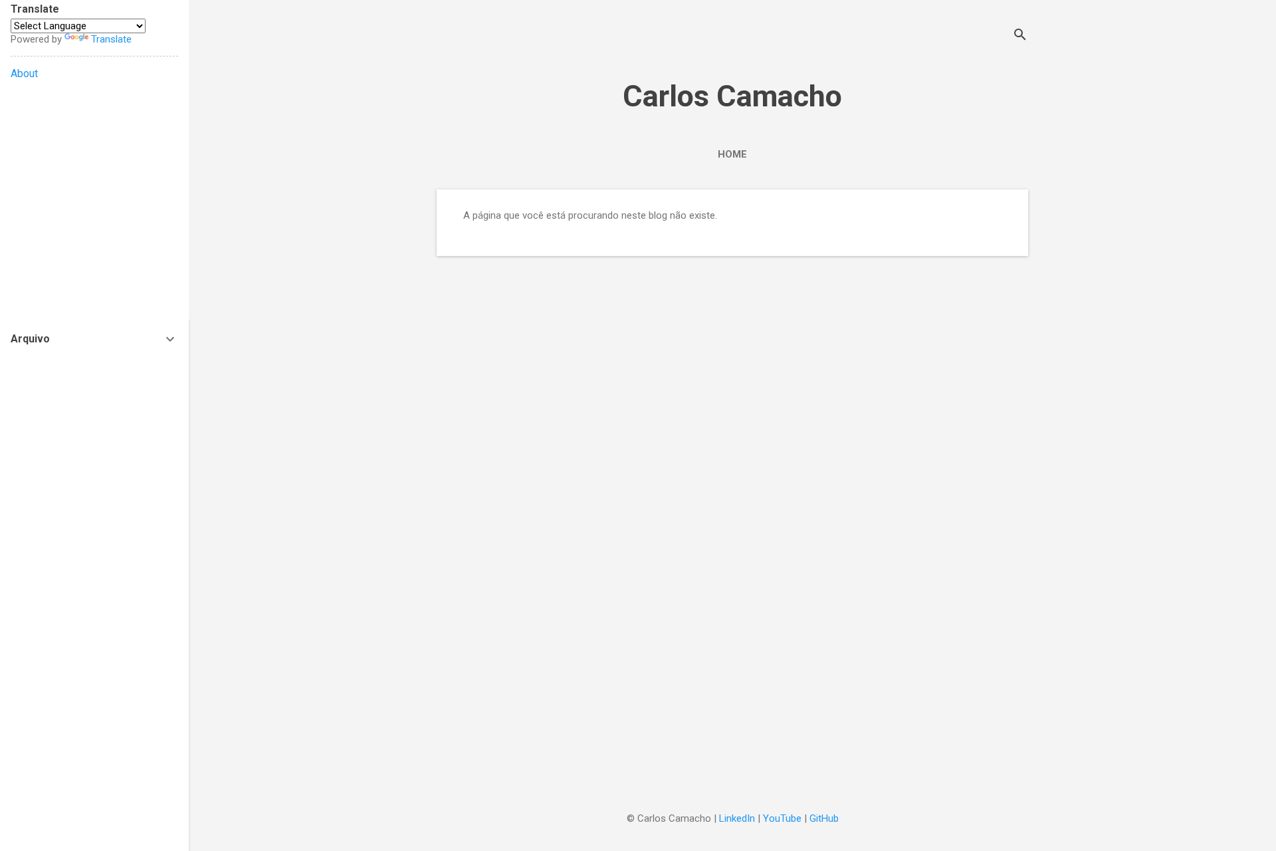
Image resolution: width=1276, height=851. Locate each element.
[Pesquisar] (1020, 36)
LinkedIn (737, 818)
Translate (111, 39)
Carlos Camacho (732, 96)
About (24, 73)
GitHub (824, 818)
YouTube (782, 818)
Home (732, 154)
